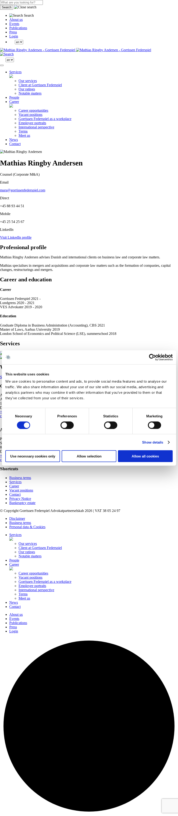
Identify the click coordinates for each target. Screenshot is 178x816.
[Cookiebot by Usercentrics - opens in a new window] (152, 357)
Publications (18, 28)
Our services (28, 81)
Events (14, 24)
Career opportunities (33, 110)
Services (15, 72)
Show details (152, 442)
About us (16, 20)
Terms (23, 131)
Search (6, 7)
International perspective (36, 127)
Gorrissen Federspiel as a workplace (45, 119)
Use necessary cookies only (32, 456)
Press (13, 32)
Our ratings (27, 89)
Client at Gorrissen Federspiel (40, 85)
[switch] (67, 425)
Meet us (24, 135)
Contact (15, 144)
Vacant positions (30, 115)
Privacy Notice (20, 499)
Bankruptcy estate (22, 503)
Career (14, 102)
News (13, 140)
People (14, 97)
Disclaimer (17, 519)
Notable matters (30, 93)
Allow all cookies (145, 456)
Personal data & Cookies (27, 527)
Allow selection (89, 456)
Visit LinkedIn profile (16, 237)
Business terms (20, 478)
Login (13, 36)
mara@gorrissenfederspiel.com (22, 190)
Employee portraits (32, 123)
